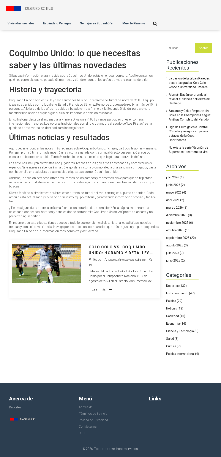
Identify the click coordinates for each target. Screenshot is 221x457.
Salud (172, 338)
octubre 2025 (178, 230)
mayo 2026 (176, 192)
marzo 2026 (176, 207)
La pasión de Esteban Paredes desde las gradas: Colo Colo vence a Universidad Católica (189, 83)
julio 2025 (175, 253)
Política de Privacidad (93, 420)
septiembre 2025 (181, 238)
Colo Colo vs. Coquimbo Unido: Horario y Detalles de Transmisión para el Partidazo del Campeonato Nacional (120, 250)
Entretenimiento (180, 293)
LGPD (82, 433)
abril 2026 (175, 200)
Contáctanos (88, 426)
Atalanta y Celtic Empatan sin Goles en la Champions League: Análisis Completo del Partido (190, 115)
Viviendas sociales (21, 23)
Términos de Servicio (93, 413)
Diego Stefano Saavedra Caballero (126, 259)
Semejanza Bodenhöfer (97, 23)
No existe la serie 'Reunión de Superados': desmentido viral (188, 150)
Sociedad (175, 316)
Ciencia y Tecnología (182, 331)
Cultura (173, 346)
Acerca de (85, 407)
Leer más (99, 289)
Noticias (174, 308)
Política (174, 301)
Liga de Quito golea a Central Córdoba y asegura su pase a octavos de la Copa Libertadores (188, 133)
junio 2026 (175, 185)
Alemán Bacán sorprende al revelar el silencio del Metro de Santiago (189, 99)
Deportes (176, 285)
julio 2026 (175, 177)
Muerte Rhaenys (133, 23)
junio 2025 (175, 260)
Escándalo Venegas (57, 23)
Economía (176, 323)
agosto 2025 (177, 245)
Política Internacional (182, 353)
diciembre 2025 (179, 215)
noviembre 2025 (179, 222)
